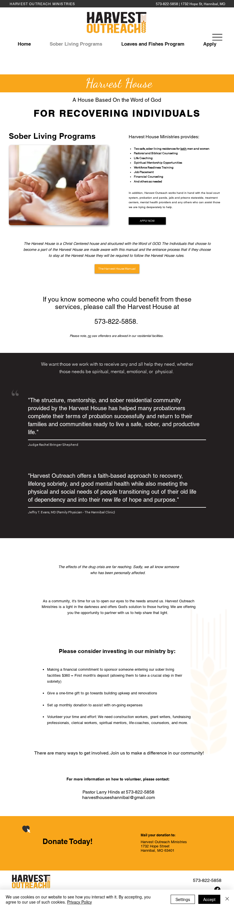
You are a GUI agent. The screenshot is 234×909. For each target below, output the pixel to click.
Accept (209, 899)
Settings (182, 899)
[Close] (227, 899)
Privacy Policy (79, 902)
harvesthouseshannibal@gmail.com (118, 797)
